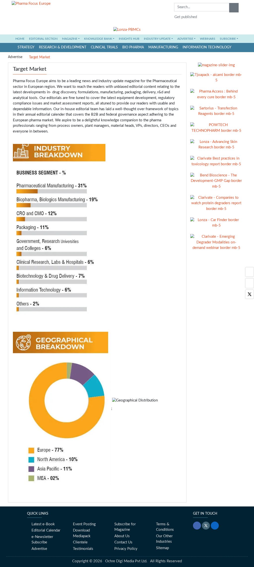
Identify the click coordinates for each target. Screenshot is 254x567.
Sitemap (162, 548)
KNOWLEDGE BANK (98, 38)
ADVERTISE (185, 38)
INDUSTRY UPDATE (157, 38)
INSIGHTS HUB (129, 38)
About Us (122, 536)
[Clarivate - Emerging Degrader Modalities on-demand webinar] (216, 242)
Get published (185, 17)
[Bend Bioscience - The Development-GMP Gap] (216, 181)
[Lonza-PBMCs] (127, 29)
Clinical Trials (104, 47)
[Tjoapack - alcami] (216, 77)
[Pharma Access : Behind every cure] (216, 94)
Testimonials (83, 549)
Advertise (15, 57)
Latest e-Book (43, 524)
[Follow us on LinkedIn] (249, 272)
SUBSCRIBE (228, 38)
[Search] (234, 7)
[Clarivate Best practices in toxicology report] (216, 161)
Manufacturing (163, 47)
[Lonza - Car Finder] (216, 223)
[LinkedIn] (215, 526)
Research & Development (62, 47)
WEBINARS (207, 38)
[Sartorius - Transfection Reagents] (216, 111)
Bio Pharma (133, 47)
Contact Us (123, 542)
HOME (21, 38)
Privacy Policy (125, 549)
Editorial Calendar (46, 530)
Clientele (80, 542)
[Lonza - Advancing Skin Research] (216, 144)
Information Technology (207, 47)
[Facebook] (249, 283)
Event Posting (84, 524)
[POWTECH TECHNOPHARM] (216, 128)
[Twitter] (249, 294)
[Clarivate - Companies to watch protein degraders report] (216, 203)
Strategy (26, 47)
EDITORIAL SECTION (43, 38)
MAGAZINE (69, 38)
